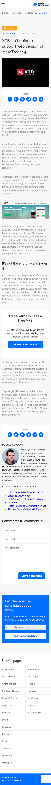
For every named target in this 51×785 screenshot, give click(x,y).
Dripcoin (32, 705)
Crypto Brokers (9, 684)
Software (6, 748)
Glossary (6, 734)
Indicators (7, 756)
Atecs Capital (34, 669)
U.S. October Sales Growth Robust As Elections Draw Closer (26, 494)
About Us (6, 712)
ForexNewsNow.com (11, 781)
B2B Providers (9, 669)
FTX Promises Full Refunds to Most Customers (25, 501)
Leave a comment (31, 576)
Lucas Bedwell (11, 33)
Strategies (7, 763)
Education (6, 727)
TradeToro (33, 684)
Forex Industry (9, 28)
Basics (5, 741)
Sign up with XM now (25, 345)
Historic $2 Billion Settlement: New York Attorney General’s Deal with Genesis (27, 508)
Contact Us (7, 705)
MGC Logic (33, 677)
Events (5, 720)
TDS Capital (33, 691)
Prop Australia (34, 712)
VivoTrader (33, 698)
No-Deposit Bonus (10, 691)
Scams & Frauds (9, 698)
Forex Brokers (8, 677)
